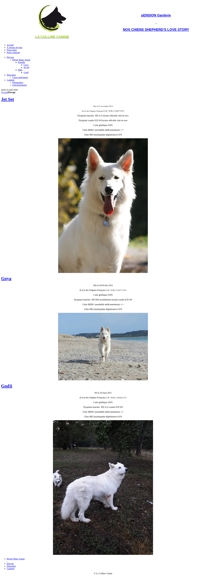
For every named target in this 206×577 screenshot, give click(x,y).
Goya (6, 278)
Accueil (4, 92)
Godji (6, 385)
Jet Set (7, 99)
